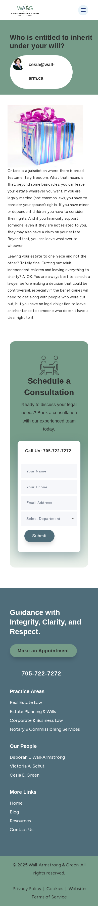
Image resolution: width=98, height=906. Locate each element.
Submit (39, 535)
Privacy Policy (27, 888)
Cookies (54, 888)
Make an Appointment (43, 650)
